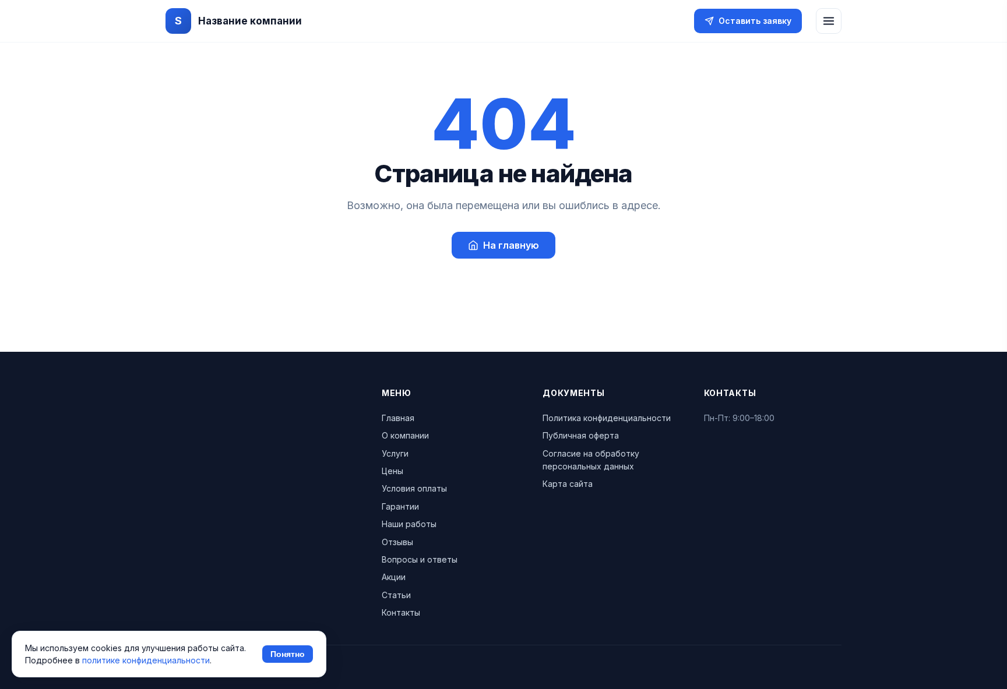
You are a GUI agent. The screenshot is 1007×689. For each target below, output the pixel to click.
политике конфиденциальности (146, 660)
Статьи (396, 595)
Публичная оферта (581, 435)
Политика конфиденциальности (607, 418)
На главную (511, 245)
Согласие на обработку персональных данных (591, 459)
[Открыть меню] (828, 21)
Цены (392, 471)
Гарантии (400, 506)
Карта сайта (568, 484)
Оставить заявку (755, 21)
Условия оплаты (414, 488)
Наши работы (409, 524)
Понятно (287, 654)
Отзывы (397, 542)
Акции (394, 577)
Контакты (401, 612)
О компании (405, 435)
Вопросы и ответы (419, 559)
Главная (398, 418)
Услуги (395, 453)
